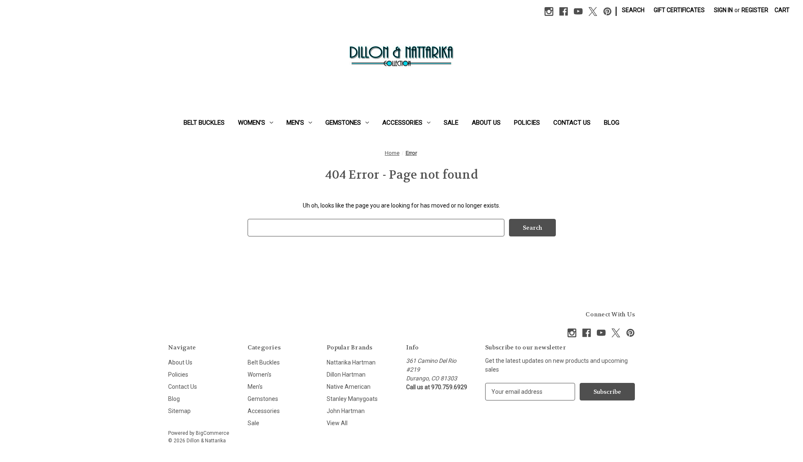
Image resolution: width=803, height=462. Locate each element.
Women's (251, 122)
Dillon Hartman (346, 374)
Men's (295, 122)
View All (337, 423)
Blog (611, 122)
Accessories (402, 122)
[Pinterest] (607, 11)
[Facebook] (563, 11)
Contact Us (572, 122)
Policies (527, 122)
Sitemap (179, 411)
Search (633, 10)
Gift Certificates (679, 10)
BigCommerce (212, 433)
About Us (486, 122)
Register (755, 10)
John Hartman (346, 411)
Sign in (723, 10)
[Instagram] (549, 11)
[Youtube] (578, 11)
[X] (592, 11)
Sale (451, 122)
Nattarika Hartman (351, 362)
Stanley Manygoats (352, 398)
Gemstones (343, 122)
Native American (349, 386)
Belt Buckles (204, 122)
